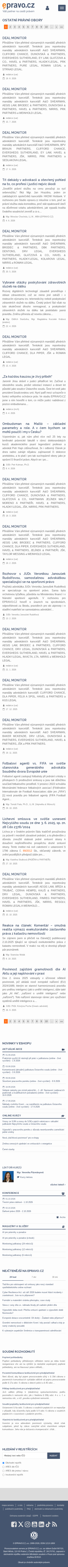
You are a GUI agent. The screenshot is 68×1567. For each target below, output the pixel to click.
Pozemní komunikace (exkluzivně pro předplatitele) (28, 1373)
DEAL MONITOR (14, 38)
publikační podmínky (14, 1509)
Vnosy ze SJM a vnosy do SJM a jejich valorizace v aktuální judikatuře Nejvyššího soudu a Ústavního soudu (30, 1122)
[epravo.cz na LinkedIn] (41, 1524)
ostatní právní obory (22, 20)
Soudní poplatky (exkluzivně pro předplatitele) (25, 1404)
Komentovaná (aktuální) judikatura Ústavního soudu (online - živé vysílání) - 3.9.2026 (32, 1069)
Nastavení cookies (50, 1516)
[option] (34, 1176)
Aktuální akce (12, 1049)
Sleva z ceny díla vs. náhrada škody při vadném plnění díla (29, 1305)
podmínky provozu (45, 1505)
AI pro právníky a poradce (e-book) (18, 1238)
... (52, 27)
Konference (10, 1193)
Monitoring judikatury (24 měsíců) (17, 1243)
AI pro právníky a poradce (14, 1232)
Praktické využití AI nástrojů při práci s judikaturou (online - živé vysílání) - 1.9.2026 (31, 1058)
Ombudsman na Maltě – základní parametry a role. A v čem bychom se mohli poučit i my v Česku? (34, 428)
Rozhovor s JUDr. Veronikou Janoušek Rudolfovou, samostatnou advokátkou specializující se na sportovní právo (34, 578)
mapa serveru (8, 1505)
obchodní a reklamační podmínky (48, 1509)
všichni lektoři (57, 1184)
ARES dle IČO (12, 1467)
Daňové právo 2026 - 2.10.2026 (16, 1209)
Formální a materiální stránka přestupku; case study (26, 1300)
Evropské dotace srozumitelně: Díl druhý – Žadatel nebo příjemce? (33, 1318)
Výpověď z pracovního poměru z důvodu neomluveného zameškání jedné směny (33, 1130)
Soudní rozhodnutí (18, 1351)
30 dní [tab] (55, 1277)
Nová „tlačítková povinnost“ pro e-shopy (20, 1138)
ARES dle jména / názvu (17, 1471)
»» (61, 27)
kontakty (60, 1505)
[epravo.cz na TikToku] (48, 1524)
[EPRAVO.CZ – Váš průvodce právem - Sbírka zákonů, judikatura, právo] (18, 8)
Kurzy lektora (26, 1177)
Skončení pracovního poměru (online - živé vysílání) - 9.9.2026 (31, 1080)
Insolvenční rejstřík (14, 1475)
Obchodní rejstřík (13, 1463)
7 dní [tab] (34, 1277)
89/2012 (27, 850)
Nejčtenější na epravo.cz (23, 1271)
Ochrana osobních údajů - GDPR (24, 1516)
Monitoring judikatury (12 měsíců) (17, 1249)
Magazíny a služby (15, 1226)
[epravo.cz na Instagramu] (27, 1524)
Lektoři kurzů (12, 1167)
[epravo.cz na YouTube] (34, 1524)
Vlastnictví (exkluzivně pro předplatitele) (23, 1419)
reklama (29, 1505)
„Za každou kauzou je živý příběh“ (27, 376)
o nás (20, 1505)
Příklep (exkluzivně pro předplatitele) (21, 1388)
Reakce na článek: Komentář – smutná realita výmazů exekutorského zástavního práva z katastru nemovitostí (34, 929)
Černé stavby (8, 1149)
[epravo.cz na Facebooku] (14, 1524)
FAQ (29, 1509)
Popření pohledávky (12, 1357)
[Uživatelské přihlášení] (47, 8)
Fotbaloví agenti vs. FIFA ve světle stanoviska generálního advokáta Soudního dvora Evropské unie (34, 767)
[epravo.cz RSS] (54, 1524)
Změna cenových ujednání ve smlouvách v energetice (27, 1143)
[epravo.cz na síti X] (20, 1524)
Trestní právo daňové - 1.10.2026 (17, 1200)
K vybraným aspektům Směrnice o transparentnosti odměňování (31, 1330)
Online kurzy (11, 1115)
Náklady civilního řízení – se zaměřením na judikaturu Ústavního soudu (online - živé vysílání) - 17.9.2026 (32, 1104)
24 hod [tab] (13, 1277)
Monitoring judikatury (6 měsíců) (17, 1255)
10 (46, 27)
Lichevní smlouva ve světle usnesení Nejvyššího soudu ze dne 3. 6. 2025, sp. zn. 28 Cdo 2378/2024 (34, 823)
